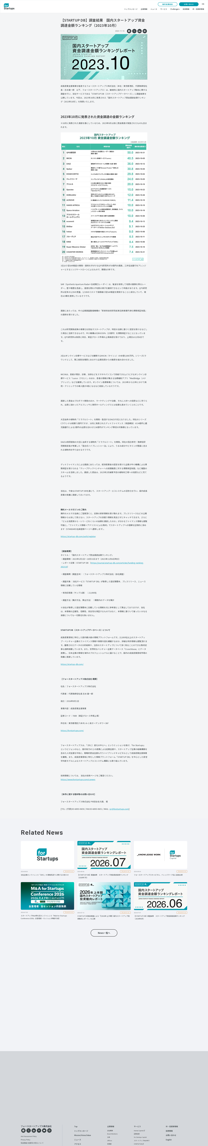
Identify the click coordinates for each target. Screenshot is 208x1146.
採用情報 (186, 9)
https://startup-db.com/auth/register (78, 536)
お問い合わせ (189, 4)
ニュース (154, 9)
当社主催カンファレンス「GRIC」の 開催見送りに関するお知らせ (45, 875)
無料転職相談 (167, 4)
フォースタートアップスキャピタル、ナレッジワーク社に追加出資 (158, 875)
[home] (9, 6)
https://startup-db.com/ (72, 664)
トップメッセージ (130, 9)
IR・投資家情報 (198, 9)
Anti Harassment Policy (29, 1136)
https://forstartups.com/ (72, 730)
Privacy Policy (25, 1140)
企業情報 (144, 9)
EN (203, 4)
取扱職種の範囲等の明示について (32, 1143)
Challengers (175, 9)
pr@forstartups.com (119, 808)
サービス (163, 9)
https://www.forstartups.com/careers (78, 779)
